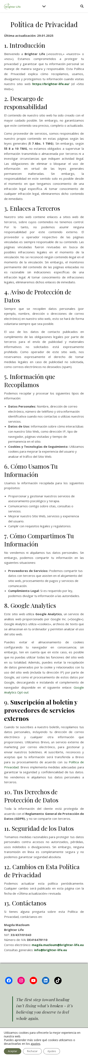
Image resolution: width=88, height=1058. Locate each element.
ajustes (35, 1044)
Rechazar (32, 1051)
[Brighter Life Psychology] (12, 6)
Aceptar (12, 1051)
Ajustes (51, 1051)
